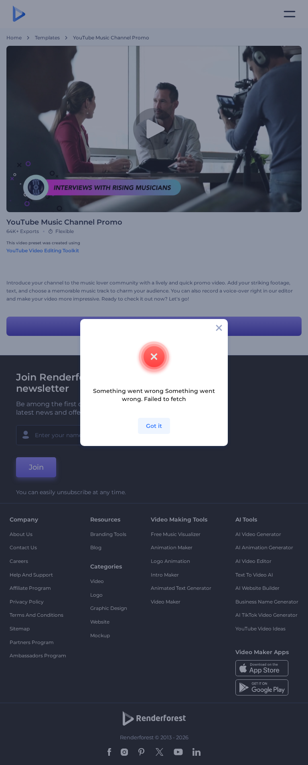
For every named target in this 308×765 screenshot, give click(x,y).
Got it (154, 426)
